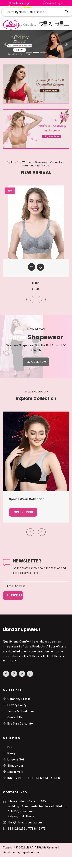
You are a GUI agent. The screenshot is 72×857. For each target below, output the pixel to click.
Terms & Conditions (20, 711)
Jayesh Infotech (31, 852)
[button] (50, 24)
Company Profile (18, 698)
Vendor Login (54, 3)
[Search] (67, 12)
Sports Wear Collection (27, 499)
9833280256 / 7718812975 (27, 828)
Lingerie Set (15, 759)
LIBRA (29, 847)
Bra (9, 747)
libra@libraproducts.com (25, 822)
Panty (11, 753)
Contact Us (14, 717)
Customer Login (20, 3)
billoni (36, 282)
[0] (41, 24)
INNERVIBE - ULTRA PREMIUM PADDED (33, 778)
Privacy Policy (16, 705)
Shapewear (14, 765)
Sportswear (15, 771)
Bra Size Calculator (20, 723)
